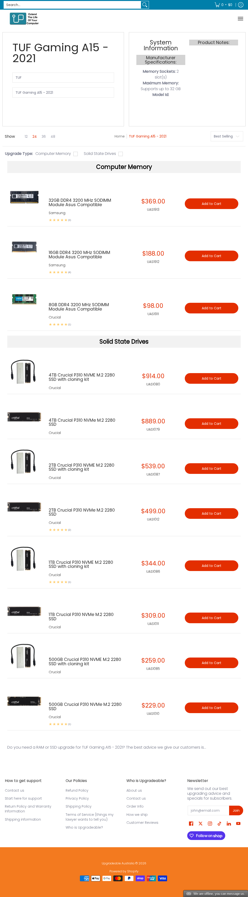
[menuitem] (223, 5)
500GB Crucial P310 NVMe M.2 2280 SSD (85, 707)
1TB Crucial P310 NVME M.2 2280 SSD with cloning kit (81, 564)
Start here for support (23, 798)
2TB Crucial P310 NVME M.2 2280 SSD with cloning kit (81, 467)
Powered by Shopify (124, 871)
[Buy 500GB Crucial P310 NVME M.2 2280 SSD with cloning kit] (24, 656)
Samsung (57, 212)
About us (134, 790)
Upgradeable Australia (118, 863)
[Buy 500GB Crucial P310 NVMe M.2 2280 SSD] (24, 701)
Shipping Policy (79, 806)
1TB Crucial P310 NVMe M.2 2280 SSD (81, 617)
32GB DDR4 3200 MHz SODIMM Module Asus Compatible (80, 202)
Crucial (55, 387)
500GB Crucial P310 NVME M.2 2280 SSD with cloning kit (85, 662)
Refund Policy (77, 790)
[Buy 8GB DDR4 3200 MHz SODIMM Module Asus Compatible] (24, 302)
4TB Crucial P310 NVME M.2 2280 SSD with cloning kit (82, 377)
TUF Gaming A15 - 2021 (147, 136)
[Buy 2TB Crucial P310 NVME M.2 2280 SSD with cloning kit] (24, 462)
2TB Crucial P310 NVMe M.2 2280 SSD (82, 512)
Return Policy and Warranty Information (28, 809)
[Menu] (240, 18)
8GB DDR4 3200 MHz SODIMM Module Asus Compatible (79, 307)
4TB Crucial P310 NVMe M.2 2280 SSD (82, 422)
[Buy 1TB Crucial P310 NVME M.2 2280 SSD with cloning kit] (24, 559)
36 (44, 136)
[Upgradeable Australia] (24, 18)
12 (26, 136)
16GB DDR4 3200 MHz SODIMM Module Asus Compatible (79, 255)
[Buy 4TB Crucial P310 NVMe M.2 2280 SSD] (24, 417)
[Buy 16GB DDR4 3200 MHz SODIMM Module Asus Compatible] (24, 249)
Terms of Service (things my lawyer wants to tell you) (90, 817)
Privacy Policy (77, 798)
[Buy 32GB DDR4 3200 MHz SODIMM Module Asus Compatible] (24, 197)
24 (34, 136)
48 (53, 136)
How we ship (137, 814)
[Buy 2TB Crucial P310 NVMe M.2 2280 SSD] (24, 507)
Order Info (135, 806)
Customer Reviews (142, 822)
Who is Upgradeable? (84, 827)
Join (236, 810)
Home (120, 136)
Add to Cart (211, 378)
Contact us (14, 790)
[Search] (145, 4)
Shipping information (23, 819)
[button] (191, 823)
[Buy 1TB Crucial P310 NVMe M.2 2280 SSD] (24, 611)
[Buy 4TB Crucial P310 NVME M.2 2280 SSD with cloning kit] (24, 372)
